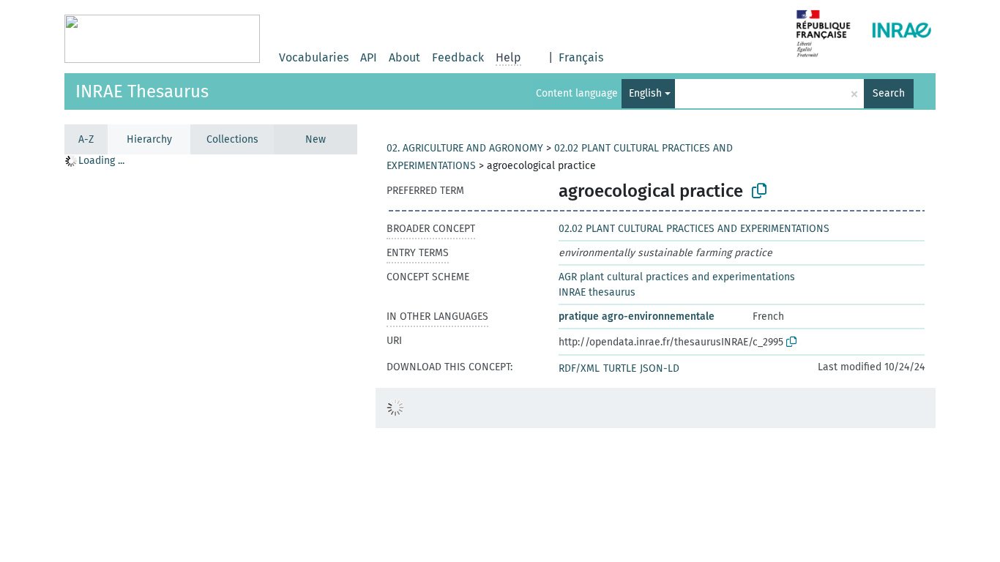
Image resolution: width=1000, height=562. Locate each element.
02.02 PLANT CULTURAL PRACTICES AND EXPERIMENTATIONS (694, 228)
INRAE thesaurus (597, 292)
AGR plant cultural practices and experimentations (677, 277)
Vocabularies (313, 57)
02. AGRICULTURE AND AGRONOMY (465, 148)
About (404, 57)
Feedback (458, 57)
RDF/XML (579, 368)
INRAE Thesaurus (142, 91)
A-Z (86, 139)
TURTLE (619, 368)
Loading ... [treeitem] (101, 160)
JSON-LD (659, 368)
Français (581, 57)
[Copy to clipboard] (759, 191)
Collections (232, 139)
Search (889, 93)
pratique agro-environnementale (636, 316)
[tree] (210, 357)
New (315, 139)
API (368, 57)
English (645, 93)
